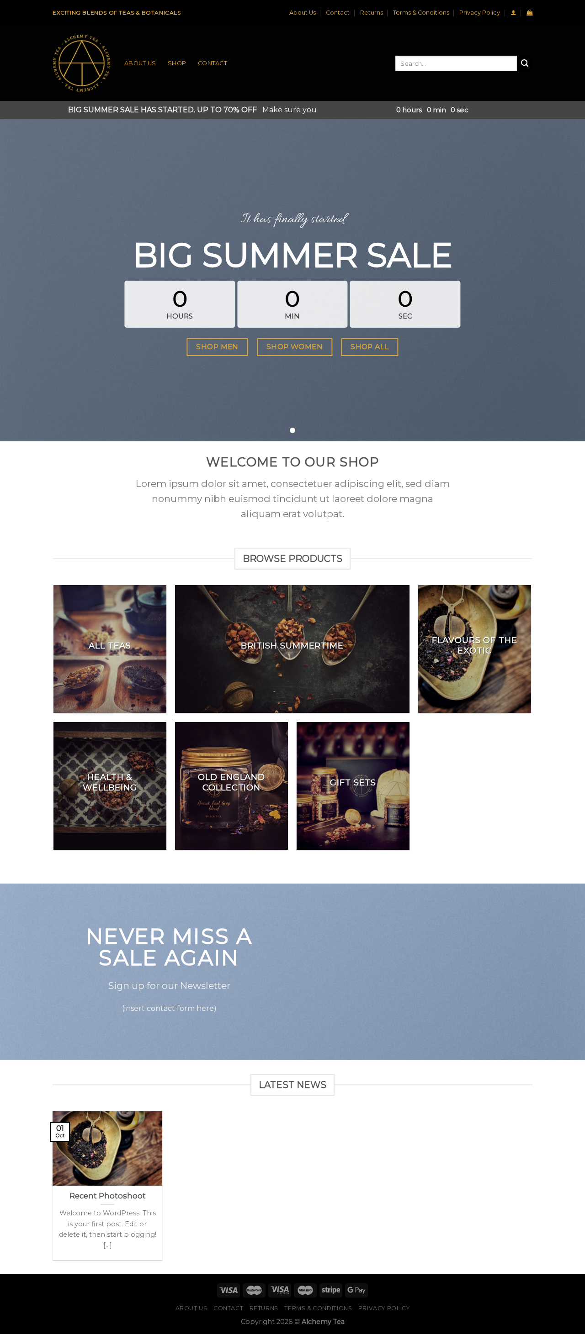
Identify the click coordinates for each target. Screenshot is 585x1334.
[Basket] (529, 12)
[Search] (524, 63)
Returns (371, 12)
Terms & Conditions (421, 12)
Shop (177, 63)
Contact (338, 12)
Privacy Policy (479, 12)
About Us (302, 12)
